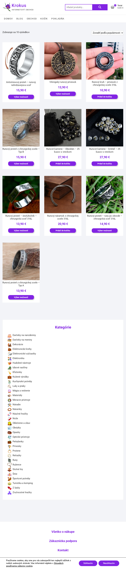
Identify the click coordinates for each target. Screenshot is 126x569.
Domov (8, 18)
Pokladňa (57, 18)
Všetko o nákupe (63, 532)
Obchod (32, 18)
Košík (44, 18)
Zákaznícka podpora (63, 541)
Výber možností (21, 97)
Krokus (19, 5)
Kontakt (63, 550)
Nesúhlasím (109, 563)
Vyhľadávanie (100, 7)
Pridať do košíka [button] (104, 97)
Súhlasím (88, 563)
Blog (19, 18)
